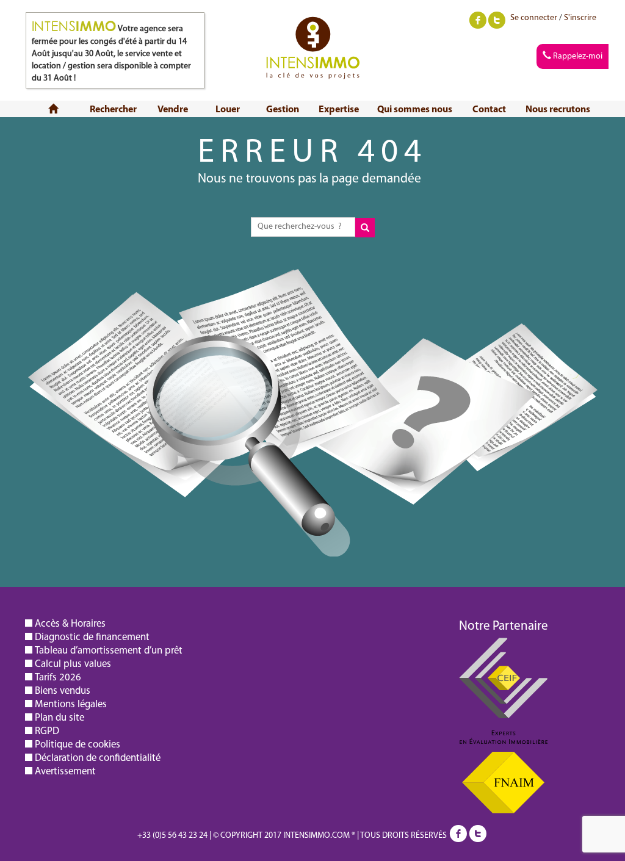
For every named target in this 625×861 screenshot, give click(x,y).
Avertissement (65, 771)
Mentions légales (71, 704)
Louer (227, 110)
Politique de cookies (77, 745)
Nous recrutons (558, 110)
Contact (489, 110)
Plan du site (59, 718)
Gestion (282, 110)
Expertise (339, 110)
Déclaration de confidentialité (98, 758)
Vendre (172, 110)
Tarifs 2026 (58, 677)
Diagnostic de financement (92, 637)
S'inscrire (580, 18)
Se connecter (533, 18)
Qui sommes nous (414, 110)
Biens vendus (62, 691)
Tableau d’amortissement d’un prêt (108, 651)
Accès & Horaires (70, 624)
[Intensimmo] (312, 33)
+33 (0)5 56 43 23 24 (172, 835)
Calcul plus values (73, 664)
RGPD (47, 731)
